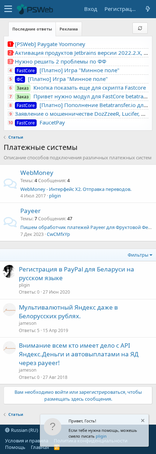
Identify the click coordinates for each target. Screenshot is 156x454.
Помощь (15, 447)
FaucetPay (41, 122)
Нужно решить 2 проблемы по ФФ (60, 61)
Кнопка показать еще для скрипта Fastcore (81, 87)
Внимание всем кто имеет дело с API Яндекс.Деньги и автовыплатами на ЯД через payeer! (79, 354)
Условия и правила (26, 440)
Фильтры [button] (138, 254)
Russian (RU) (24, 430)
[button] (8, 9)
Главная (40, 447)
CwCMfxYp (58, 234)
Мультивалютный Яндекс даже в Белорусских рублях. (68, 311)
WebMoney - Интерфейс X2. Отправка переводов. (75, 189)
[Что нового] (148, 9)
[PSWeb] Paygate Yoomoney (50, 44)
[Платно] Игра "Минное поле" (68, 70)
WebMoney (36, 172)
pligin (101, 436)
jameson (27, 323)
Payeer (30, 210)
